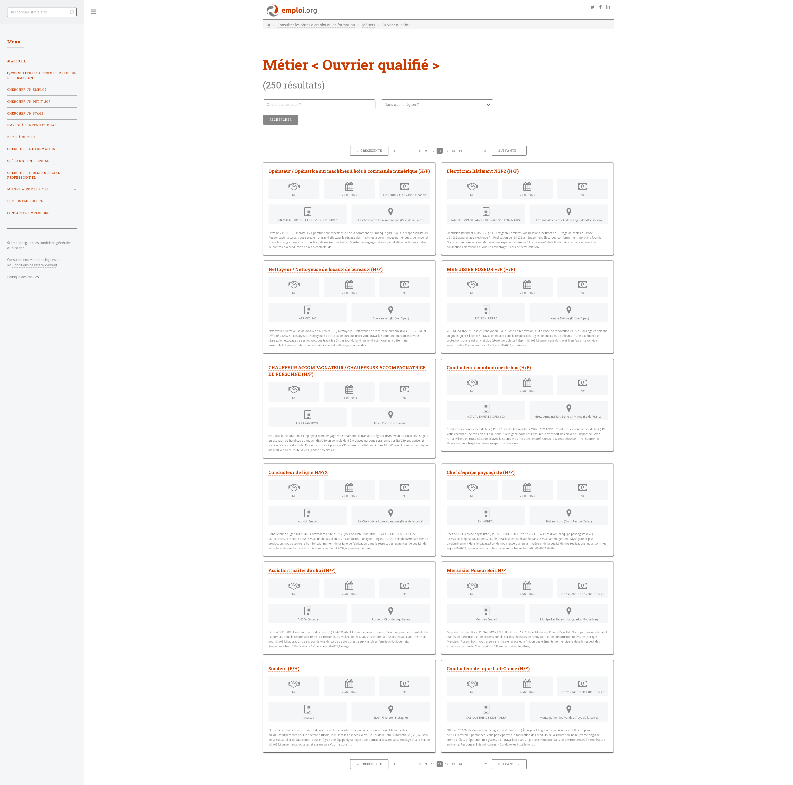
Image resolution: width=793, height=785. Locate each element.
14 (460, 151)
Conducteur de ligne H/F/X (298, 472)
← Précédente (369, 151)
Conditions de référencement (34, 265)
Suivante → (509, 151)
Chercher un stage (25, 113)
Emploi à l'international (32, 125)
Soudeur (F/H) (283, 668)
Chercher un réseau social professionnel (33, 175)
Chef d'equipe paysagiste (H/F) (481, 472)
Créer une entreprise (28, 161)
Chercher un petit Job (29, 102)
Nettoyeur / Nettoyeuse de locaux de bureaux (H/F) (325, 269)
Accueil (18, 61)
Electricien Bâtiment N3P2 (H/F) (483, 171)
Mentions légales (43, 259)
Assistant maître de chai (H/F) (302, 570)
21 (486, 151)
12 (446, 151)
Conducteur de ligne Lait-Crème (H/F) (488, 668)
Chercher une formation (31, 149)
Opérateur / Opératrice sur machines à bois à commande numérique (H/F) (349, 171)
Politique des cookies (23, 277)
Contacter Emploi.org (28, 213)
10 (432, 151)
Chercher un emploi (26, 90)
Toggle (93, 12)
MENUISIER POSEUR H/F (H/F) (481, 269)
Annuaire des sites (29, 189)
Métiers (368, 24)
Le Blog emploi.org (25, 201)
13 (453, 151)
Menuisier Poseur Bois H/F (476, 570)
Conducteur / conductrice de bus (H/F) (489, 367)
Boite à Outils (21, 137)
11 (439, 151)
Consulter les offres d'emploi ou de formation (316, 24)
